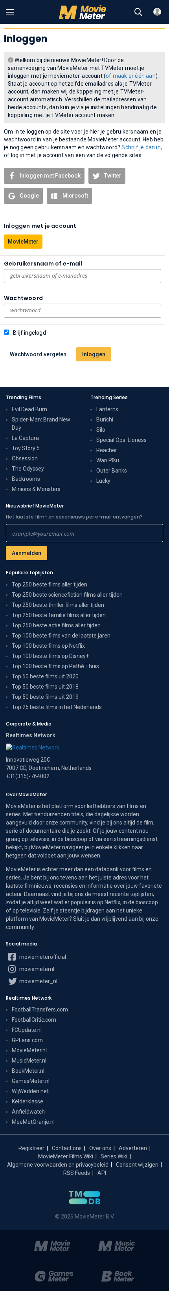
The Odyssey (28, 468)
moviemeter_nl (37, 981)
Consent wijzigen (137, 1165)
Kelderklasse (27, 1101)
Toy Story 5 (26, 448)
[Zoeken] (138, 12)
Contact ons (67, 1148)
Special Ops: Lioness (121, 440)
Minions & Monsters (36, 489)
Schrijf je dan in (140, 147)
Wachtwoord (23, 298)
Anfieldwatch (28, 1111)
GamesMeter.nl (31, 1081)
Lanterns (107, 409)
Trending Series (109, 397)
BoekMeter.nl (28, 1071)
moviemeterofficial (42, 957)
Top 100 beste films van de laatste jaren (61, 635)
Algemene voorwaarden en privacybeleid (57, 1165)
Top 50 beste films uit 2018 (45, 686)
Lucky (103, 481)
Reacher (106, 450)
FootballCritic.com (34, 1020)
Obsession (25, 458)
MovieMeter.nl (29, 1050)
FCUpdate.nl (27, 1030)
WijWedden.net (30, 1091)
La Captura (25, 438)
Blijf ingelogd (29, 333)
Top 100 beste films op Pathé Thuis (55, 666)
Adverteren (133, 1148)
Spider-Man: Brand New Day (41, 423)
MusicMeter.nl (29, 1060)
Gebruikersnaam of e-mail (43, 263)
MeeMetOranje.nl (33, 1122)
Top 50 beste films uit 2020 (45, 676)
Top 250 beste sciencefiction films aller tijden (67, 595)
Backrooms (26, 479)
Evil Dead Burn (29, 409)
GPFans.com (27, 1040)
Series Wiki (114, 1156)
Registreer (31, 1148)
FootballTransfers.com (40, 1009)
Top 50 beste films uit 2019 (45, 697)
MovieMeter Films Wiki (65, 1156)
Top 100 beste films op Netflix (48, 646)
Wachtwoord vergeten (38, 354)
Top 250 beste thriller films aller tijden (58, 605)
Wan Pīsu (107, 460)
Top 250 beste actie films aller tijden (56, 625)
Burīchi (104, 419)
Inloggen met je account (40, 226)
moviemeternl (36, 969)
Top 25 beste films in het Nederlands (57, 707)
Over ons (100, 1148)
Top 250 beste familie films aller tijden (59, 615)
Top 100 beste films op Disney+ (50, 656)
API (101, 1173)
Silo (100, 430)
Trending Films (23, 397)
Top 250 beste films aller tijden (49, 584)
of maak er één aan (131, 76)
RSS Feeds (76, 1173)
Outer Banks (111, 470)
